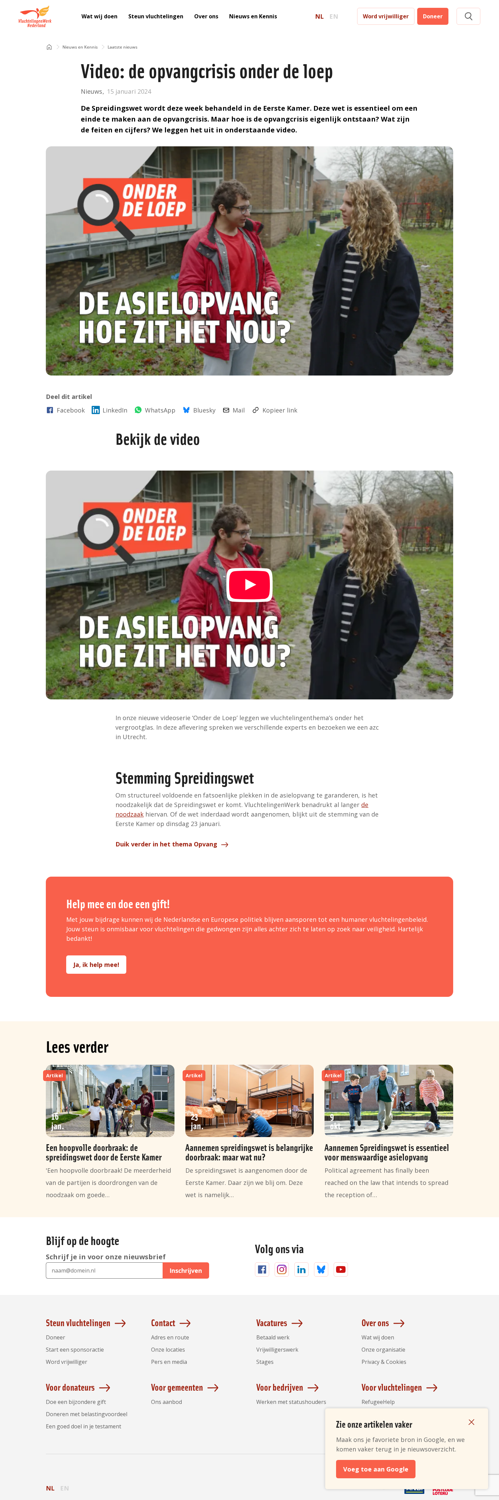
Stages (265, 1362)
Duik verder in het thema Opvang (166, 844)
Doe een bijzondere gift (76, 1402)
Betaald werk (273, 1337)
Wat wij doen (99, 16)
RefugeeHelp (378, 1402)
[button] (468, 16)
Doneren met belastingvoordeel (86, 1414)
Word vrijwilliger (386, 16)
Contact (163, 1322)
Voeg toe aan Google (375, 1469)
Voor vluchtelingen (392, 1387)
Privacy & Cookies (384, 1362)
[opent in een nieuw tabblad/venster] (386, 1494)
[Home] (49, 47)
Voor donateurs (70, 1387)
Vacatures (271, 1322)
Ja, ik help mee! (96, 965)
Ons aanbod (166, 1402)
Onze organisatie (383, 1349)
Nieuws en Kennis (253, 16)
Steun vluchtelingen (155, 16)
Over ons (206, 16)
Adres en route (170, 1337)
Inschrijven (185, 1270)
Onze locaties (168, 1349)
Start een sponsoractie (75, 1349)
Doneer (433, 16)
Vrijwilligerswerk (277, 1349)
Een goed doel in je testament (83, 1426)
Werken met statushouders (291, 1402)
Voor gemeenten (177, 1387)
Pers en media (169, 1362)
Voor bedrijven (279, 1387)
